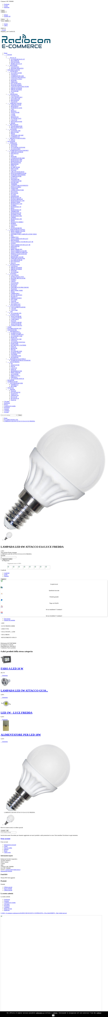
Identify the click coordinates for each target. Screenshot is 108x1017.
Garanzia (6, 409)
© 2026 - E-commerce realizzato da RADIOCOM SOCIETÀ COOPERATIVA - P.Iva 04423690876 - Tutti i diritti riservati (34, 913)
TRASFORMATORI (16, 126)
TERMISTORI (15, 211)
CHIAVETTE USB (16, 339)
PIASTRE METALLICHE (18, 278)
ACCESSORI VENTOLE (18, 342)
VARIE (9, 327)
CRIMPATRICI (15, 293)
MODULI (13, 111)
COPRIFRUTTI (15, 136)
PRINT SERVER (15, 372)
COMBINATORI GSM (17, 76)
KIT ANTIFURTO (16, 83)
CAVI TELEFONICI (16, 97)
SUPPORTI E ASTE (16, 108)
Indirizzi (6, 849)
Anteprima (4, 675)
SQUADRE (14, 299)
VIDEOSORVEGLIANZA (16, 229)
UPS (10, 311)
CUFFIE (13, 115)
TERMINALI (14, 384)
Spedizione (7, 403)
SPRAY (13, 140)
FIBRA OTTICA (15, 375)
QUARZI (13, 194)
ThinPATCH (14, 394)
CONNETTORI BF (16, 322)
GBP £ (6, 25)
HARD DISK (14, 343)
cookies (55, 1013)
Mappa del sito (8, 908)
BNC (12, 235)
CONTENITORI (12, 330)
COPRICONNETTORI (17, 190)
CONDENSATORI (16, 181)
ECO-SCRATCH (15, 392)
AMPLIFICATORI (16, 105)
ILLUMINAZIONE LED (14, 328)
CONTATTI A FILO (16, 79)
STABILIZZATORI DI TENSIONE (21, 360)
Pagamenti (7, 407)
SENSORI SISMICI (16, 85)
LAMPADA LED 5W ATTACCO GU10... (24, 690)
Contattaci (6, 410)
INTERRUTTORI (16, 214)
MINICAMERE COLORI (18, 231)
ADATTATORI (15, 112)
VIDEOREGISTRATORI (18, 258)
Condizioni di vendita (10, 406)
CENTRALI (14, 74)
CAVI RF (13, 308)
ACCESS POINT (15, 149)
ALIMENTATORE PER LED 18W (21, 734)
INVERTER (10, 380)
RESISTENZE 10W (16, 219)
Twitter (6, 6)
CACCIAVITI (15, 275)
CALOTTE (14, 120)
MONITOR (14, 348)
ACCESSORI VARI (16, 351)
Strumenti (13, 391)
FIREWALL (14, 377)
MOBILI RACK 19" (16, 63)
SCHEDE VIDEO (16, 353)
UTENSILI (11, 273)
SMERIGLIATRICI (16, 298)
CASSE (13, 114)
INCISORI (14, 286)
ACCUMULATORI (16, 73)
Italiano (6, 15)
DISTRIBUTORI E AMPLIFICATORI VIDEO (24, 234)
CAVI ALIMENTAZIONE (18, 307)
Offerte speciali (8, 887)
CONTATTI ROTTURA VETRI (20, 86)
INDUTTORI (14, 168)
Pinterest (6, 576)
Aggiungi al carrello (6, 559)
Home (5, 53)
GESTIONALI (15, 67)
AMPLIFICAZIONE (14, 103)
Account (6, 412)
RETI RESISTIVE (16, 162)
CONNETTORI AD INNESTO (19, 185)
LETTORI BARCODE (15, 383)
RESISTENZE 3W (16, 197)
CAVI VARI (14, 310)
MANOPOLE (14, 106)
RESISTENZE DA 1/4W (17, 200)
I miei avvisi (7, 852)
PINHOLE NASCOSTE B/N (19, 254)
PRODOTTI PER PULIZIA (16, 138)
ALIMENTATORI (16, 333)
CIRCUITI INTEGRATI (17, 171)
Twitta (5, 574)
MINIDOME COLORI (17, 257)
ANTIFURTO (12, 71)
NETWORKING (13, 362)
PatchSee (11, 389)
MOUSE (13, 349)
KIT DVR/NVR (15, 261)
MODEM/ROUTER (16, 371)
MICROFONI (14, 117)
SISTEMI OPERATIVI (17, 68)
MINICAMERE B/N (16, 249)
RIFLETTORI (15, 132)
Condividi (6, 573)
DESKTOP (14, 337)
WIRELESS (14, 82)
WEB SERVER (15, 246)
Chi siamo (6, 401)
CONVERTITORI (16, 356)
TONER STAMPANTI (17, 334)
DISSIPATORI (15, 196)
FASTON (13, 321)
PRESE (13, 133)
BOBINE (13, 223)
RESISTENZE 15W (16, 161)
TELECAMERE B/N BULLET (19, 238)
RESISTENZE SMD (16, 159)
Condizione (4, 648)
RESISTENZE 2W (16, 210)
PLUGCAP (14, 397)
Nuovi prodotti (8, 888)
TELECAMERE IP (16, 232)
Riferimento (4, 643)
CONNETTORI (13, 314)
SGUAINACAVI (15, 304)
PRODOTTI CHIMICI (17, 222)
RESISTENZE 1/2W (16, 203)
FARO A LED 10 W (12, 668)
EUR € (6, 24)
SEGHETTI (14, 296)
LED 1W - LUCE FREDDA (16, 712)
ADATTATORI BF (16, 316)
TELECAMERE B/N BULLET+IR (20, 245)
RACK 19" (11, 57)
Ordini (6, 846)
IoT (12, 363)
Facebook (6, 4)
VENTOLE (14, 225)
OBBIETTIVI (14, 237)
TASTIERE (14, 354)
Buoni (5, 851)
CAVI (12, 92)
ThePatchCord (15, 395)
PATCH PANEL (15, 62)
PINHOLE (14, 248)
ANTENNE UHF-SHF (17, 135)
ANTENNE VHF (16, 130)
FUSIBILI (13, 205)
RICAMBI (14, 386)
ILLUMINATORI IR (16, 260)
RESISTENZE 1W (16, 206)
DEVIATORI (14, 193)
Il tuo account (5, 839)
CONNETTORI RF (16, 318)
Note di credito (8, 848)
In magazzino (4, 644)
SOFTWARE (12, 65)
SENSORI (14, 80)
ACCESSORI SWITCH (17, 378)
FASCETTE (14, 284)
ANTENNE (12, 129)
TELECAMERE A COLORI (19, 251)
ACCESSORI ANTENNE (18, 147)
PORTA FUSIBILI (16, 187)
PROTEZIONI (15, 100)
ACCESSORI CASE (16, 336)
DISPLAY (14, 165)
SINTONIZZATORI (16, 121)
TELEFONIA (12, 94)
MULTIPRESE (15, 60)
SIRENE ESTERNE (16, 88)
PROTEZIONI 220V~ (17, 127)
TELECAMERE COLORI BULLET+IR (22, 241)
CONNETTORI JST (16, 325)
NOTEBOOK (14, 357)
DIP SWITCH (14, 153)
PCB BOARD (15, 182)
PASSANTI (14, 178)
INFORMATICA (13, 331)
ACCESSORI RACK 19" (18, 59)
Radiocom (7, 910)
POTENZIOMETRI (16, 228)
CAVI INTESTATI (13, 305)
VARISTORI (14, 188)
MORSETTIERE (15, 202)
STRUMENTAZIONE (13, 70)
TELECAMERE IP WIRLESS (19, 252)
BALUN (13, 263)
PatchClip (13, 400)
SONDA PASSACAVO (17, 276)
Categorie (8, 54)
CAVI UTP (14, 368)
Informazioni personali (10, 845)
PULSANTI (14, 191)
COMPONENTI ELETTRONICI (17, 150)
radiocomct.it (40, 1013)
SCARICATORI (15, 167)
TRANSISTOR (15, 179)
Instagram (6, 7)
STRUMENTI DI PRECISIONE (20, 287)
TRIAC (13, 226)
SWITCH (13, 346)
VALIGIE (13, 301)
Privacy (6, 404)
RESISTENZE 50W (16, 216)
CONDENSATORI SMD (18, 158)
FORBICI (13, 279)
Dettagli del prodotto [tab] (9, 620)
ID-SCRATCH (15, 398)
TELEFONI (14, 102)
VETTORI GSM (15, 98)
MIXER (13, 123)
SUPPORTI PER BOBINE (18, 175)
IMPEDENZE (15, 164)
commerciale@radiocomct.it (12, 869)
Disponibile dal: (5, 646)
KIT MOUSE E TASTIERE (18, 345)
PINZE (13, 292)
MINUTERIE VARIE (17, 290)
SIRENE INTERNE (16, 89)
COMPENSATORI (16, 176)
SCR (12, 155)
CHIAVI (13, 281)
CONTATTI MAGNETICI (18, 77)
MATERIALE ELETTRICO (16, 359)
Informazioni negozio (6, 871)
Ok (53, 1015)
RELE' (13, 208)
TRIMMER (14, 184)
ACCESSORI (14, 91)
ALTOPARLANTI (16, 118)
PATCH (13, 366)
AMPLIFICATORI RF (17, 152)
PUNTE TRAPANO (16, 295)
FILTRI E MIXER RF (17, 199)
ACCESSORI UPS (16, 313)
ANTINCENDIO (13, 264)
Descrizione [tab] (7, 618)
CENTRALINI (15, 95)
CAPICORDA (15, 319)
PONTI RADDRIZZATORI (18, 173)
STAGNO (13, 170)
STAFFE (13, 243)
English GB (7, 16)
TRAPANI (14, 289)
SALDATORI (14, 283)
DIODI (13, 220)
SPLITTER (14, 146)
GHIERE (13, 217)
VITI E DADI (14, 302)
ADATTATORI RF (16, 324)
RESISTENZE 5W (16, 213)
